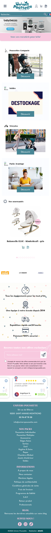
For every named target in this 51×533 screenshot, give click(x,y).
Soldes (25, 460)
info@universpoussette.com (36, 368)
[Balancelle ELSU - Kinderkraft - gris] (25, 221)
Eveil (26, 446)
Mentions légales (25, 478)
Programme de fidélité (25, 493)
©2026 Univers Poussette (17, 531)
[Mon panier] (41, 6)
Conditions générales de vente (25, 485)
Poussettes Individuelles (25, 432)
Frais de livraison (25, 489)
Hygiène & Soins (25, 449)
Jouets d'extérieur (25, 457)
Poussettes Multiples (25, 435)
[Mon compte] (36, 6)
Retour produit (25, 500)
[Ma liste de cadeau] (46, 6)
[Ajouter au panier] (23, 247)
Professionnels (25, 504)
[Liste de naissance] (28, 247)
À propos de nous (25, 470)
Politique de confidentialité (25, 481)
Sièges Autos (25, 440)
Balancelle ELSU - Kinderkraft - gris (25, 241)
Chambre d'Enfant (25, 455)
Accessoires (25, 437)
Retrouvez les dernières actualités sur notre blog (26, 513)
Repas (25, 452)
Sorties (26, 443)
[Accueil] (22, 5)
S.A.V (25, 497)
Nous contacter (25, 474)
